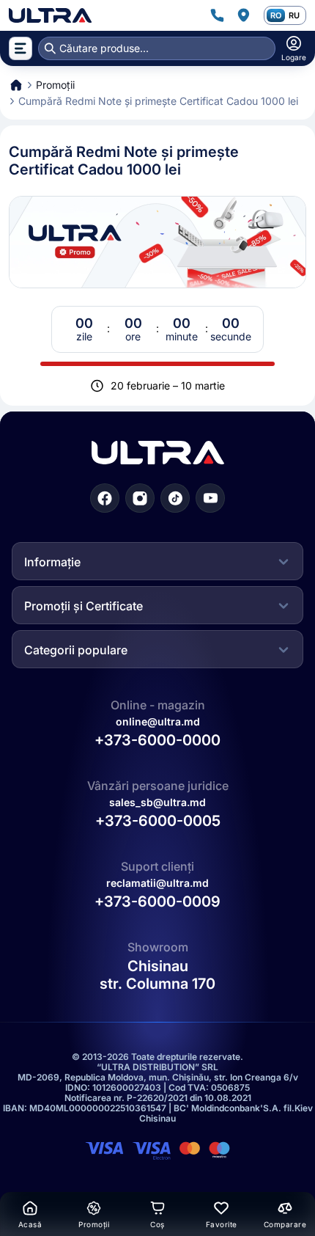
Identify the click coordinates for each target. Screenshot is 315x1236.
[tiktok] (175, 498)
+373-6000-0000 (157, 740)
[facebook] (104, 498)
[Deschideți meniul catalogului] (20, 48)
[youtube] (210, 498)
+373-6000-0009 (157, 901)
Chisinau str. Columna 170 (157, 974)
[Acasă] (50, 15)
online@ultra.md (158, 721)
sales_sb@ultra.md (157, 802)
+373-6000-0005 (157, 821)
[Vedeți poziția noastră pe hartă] (243, 15)
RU (294, 15)
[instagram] (140, 498)
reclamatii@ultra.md (157, 883)
